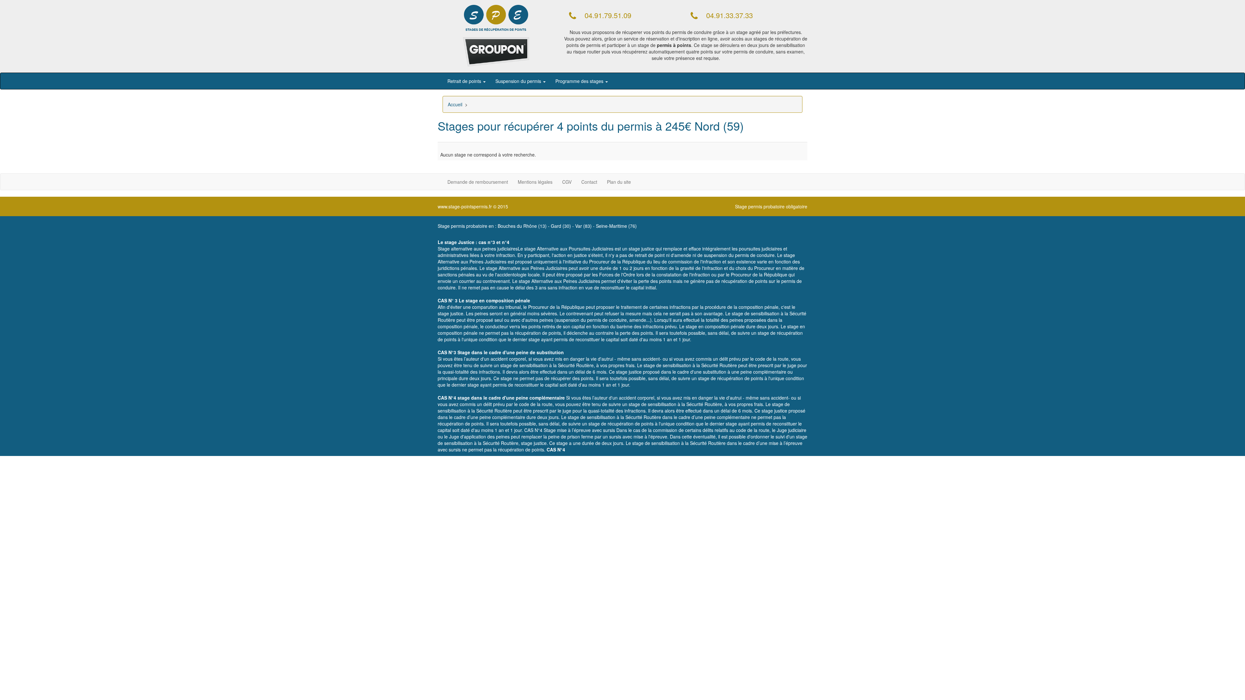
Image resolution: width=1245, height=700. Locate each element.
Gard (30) (561, 226)
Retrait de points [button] (464, 81)
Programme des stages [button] (580, 81)
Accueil (455, 104)
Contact (589, 182)
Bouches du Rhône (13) (522, 226)
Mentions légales (535, 182)
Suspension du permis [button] (518, 81)
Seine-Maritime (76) (616, 226)
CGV (567, 182)
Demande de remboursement (477, 182)
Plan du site (619, 182)
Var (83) (583, 226)
